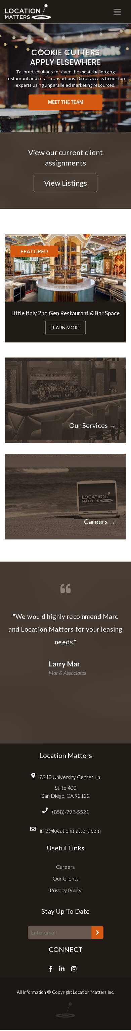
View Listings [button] (65, 182)
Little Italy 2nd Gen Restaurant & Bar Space (65, 313)
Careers (65, 866)
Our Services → (92, 425)
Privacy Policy (66, 890)
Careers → (100, 521)
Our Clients (66, 878)
